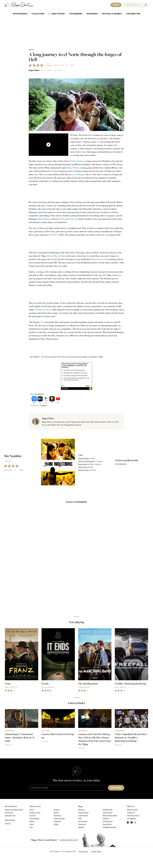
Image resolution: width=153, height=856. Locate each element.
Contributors (133, 14)
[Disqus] (76, 585)
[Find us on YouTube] (132, 822)
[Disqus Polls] (76, 533)
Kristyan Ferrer (97, 259)
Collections (38, 14)
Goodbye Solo (68, 218)
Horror (31, 824)
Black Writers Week (110, 815)
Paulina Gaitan (76, 161)
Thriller (56, 824)
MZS (80, 818)
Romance (57, 815)
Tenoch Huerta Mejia (57, 255)
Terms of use (83, 851)
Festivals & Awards (112, 14)
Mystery (57, 810)
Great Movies (58, 14)
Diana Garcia (82, 464)
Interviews (92, 14)
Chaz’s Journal (83, 812)
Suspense (57, 821)
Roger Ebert (34, 70)
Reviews (31, 49)
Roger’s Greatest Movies (14, 810)
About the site (132, 810)
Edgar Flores (72, 167)
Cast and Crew (10, 815)
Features (106, 818)
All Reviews (9, 812)
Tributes (81, 827)
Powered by (34, 405)
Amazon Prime (34, 812)
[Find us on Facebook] (128, 822)
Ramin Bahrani (44, 218)
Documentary (34, 818)
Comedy (32, 815)
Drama (49, 65)
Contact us (131, 812)
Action (31, 810)
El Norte (53, 234)
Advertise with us (133, 815)
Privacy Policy (96, 851)
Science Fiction (59, 818)
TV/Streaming (75, 14)
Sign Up (8, 823)
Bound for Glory (44, 309)
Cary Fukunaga (77, 174)
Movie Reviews (20, 14)
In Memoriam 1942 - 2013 (68, 840)
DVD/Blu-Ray (107, 810)
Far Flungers (82, 821)
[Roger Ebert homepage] (19, 5)
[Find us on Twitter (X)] (135, 822)
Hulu (31, 827)
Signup (116, 5)
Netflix (56, 812)
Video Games (107, 812)
